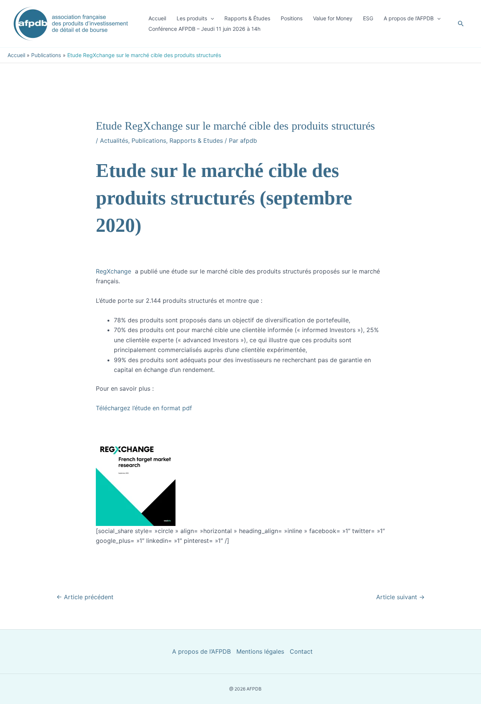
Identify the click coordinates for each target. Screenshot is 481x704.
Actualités (114, 140)
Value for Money (332, 18)
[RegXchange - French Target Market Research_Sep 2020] (135, 469)
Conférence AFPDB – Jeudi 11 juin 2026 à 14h (204, 29)
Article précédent (84, 597)
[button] (210, 18)
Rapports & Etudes (196, 140)
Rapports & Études (247, 18)
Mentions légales (260, 651)
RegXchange (114, 271)
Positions (292, 18)
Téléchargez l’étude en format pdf (144, 408)
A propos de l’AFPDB (409, 18)
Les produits (192, 18)
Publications (149, 140)
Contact (301, 651)
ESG (368, 18)
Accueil (157, 18)
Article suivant (400, 597)
